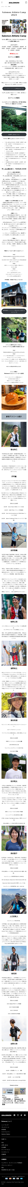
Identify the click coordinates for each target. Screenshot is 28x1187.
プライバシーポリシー (6, 1165)
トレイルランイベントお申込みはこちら (14, 88)
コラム (6, 6)
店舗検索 (3, 1154)
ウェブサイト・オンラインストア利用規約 (11, 1162)
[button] (2, 2)
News (9, 6)
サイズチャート (5, 1152)
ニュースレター (5, 1124)
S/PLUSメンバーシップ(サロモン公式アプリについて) (14, 311)
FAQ (2, 1142)
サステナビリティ (5, 1131)
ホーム (2, 6)
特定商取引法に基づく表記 (8, 1169)
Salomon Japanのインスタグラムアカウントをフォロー (14, 256)
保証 (2, 1167)
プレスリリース (5, 1127)
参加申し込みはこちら (14, 134)
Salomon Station (5, 1134)
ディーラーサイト (5, 1149)
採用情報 (3, 1129)
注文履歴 (3, 1147)
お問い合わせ (4, 1145)
